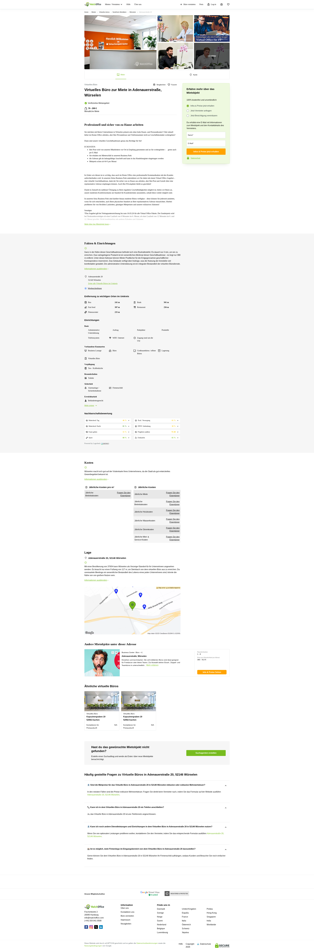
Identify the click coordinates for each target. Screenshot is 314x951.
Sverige (160, 913)
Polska (210, 909)
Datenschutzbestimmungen (147, 943)
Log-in (213, 4)
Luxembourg (162, 932)
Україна (185, 932)
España (185, 913)
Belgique (161, 928)
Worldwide (211, 925)
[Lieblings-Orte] (228, 4)
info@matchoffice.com (94, 918)
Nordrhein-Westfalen (119, 12)
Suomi (160, 921)
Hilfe (128, 4)
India (209, 921)
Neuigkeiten (126, 924)
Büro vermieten (189, 4)
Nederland (161, 925)
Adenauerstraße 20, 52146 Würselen (103, 795)
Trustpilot (186, 169)
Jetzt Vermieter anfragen (201, 111)
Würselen (133, 12)
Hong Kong (212, 913)
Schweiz (185, 928)
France (185, 917)
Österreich (186, 925)
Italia (184, 921)
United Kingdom (189, 909)
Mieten (94, 12)
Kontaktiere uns (127, 912)
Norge (159, 917)
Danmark (161, 909)
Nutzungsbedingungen (93, 946)
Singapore (211, 917)
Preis (201, 4)
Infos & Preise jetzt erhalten (202, 106)
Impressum (125, 920)
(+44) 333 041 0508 (92, 921)
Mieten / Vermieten (112, 4)
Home (86, 12)
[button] (112, 652)
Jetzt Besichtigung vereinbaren (203, 116)
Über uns (137, 4)
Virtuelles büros (104, 12)
